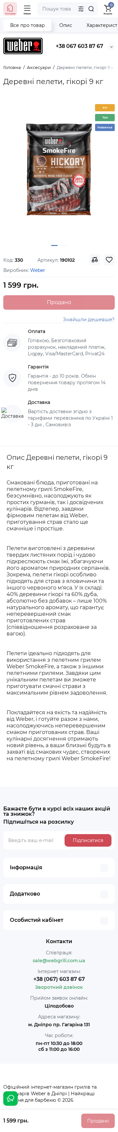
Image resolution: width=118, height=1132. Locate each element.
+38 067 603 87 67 (79, 46)
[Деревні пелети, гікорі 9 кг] (59, 169)
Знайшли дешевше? (89, 319)
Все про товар (27, 25)
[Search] (91, 9)
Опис (65, 25)
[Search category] (81, 9)
